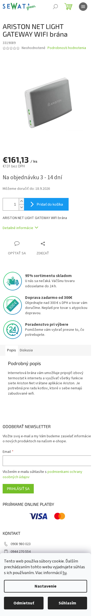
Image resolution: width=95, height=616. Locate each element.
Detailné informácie (18, 228)
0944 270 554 (21, 551)
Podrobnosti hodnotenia (67, 48)
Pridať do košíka (50, 204)
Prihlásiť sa (18, 488)
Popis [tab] (11, 350)
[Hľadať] (55, 6)
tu (64, 573)
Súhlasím (67, 603)
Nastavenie (45, 586)
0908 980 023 (21, 544)
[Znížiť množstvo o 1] (21, 207)
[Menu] (83, 6)
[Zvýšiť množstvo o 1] (21, 201)
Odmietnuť (23, 603)
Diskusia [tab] (26, 350)
